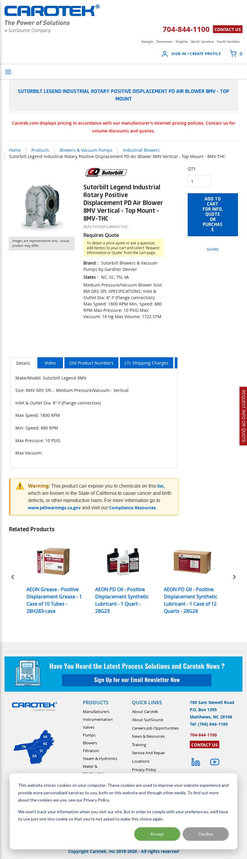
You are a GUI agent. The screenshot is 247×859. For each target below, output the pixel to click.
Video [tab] (50, 363)
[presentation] (23, 362)
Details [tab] (23, 363)
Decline (206, 833)
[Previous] (12, 577)
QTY (192, 169)
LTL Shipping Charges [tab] (146, 363)
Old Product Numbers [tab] (91, 363)
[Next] (234, 577)
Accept (157, 833)
